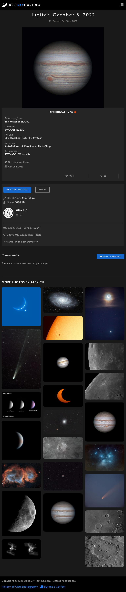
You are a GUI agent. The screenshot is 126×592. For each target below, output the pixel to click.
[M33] (63, 300)
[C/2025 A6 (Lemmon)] (21, 359)
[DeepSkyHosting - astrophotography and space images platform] (22, 4)
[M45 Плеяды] (104, 457)
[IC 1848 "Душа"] (21, 475)
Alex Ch (21, 210)
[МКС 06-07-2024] (21, 549)
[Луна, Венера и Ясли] (104, 313)
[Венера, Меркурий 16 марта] (21, 306)
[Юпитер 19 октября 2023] (63, 512)
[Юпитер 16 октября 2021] (63, 362)
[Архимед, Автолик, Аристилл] (104, 521)
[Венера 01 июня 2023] (21, 405)
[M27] (63, 476)
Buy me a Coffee (54, 587)
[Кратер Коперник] (63, 448)
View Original (18, 190)
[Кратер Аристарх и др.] (104, 386)
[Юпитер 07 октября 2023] (104, 422)
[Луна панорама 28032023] (21, 513)
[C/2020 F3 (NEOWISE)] (104, 491)
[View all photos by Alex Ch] (8, 213)
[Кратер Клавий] (104, 551)
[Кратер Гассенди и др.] (104, 356)
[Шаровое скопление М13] (63, 422)
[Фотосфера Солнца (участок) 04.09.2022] (63, 328)
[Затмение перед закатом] (63, 396)
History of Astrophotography (20, 587)
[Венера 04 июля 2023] (21, 440)
